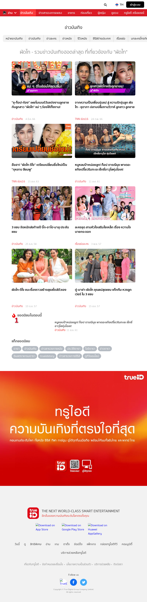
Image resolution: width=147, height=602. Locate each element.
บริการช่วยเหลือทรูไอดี (73, 553)
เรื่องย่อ (121, 38)
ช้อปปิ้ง (78, 544)
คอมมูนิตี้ (127, 544)
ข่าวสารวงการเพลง (50, 13)
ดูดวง (114, 13)
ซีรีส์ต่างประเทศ (102, 38)
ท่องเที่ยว (86, 13)
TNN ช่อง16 (81, 119)
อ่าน (10, 13)
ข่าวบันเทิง (26, 13)
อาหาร (71, 13)
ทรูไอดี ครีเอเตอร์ (134, 13)
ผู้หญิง (102, 13)
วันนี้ (17, 544)
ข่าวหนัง (67, 38)
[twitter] (83, 582)
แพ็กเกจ (91, 544)
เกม (57, 544)
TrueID (10, 4)
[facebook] (73, 582)
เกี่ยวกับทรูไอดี (31, 564)
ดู (25, 544)
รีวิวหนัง (82, 38)
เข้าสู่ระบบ (135, 5)
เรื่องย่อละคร (82, 244)
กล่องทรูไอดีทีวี (108, 544)
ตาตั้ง (66, 544)
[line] (63, 582)
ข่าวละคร (51, 38)
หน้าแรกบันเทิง (14, 38)
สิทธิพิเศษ (35, 544)
